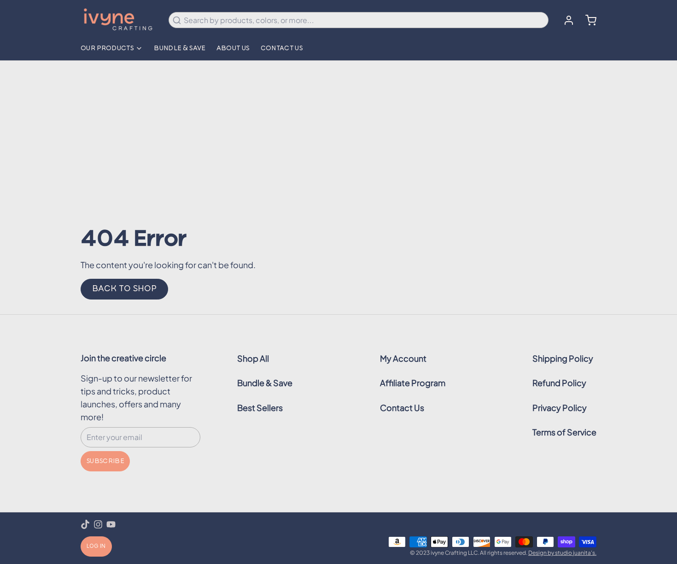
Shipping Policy (562, 358)
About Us (233, 48)
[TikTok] (85, 524)
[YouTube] (111, 524)
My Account (403, 358)
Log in (96, 546)
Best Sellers (260, 407)
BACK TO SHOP (124, 289)
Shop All (253, 358)
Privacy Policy (559, 407)
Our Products (107, 48)
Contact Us (282, 48)
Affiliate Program (412, 382)
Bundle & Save (179, 48)
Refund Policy (559, 382)
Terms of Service (564, 432)
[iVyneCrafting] (119, 20)
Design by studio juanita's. (562, 552)
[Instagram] (98, 524)
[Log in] (565, 20)
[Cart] (587, 20)
